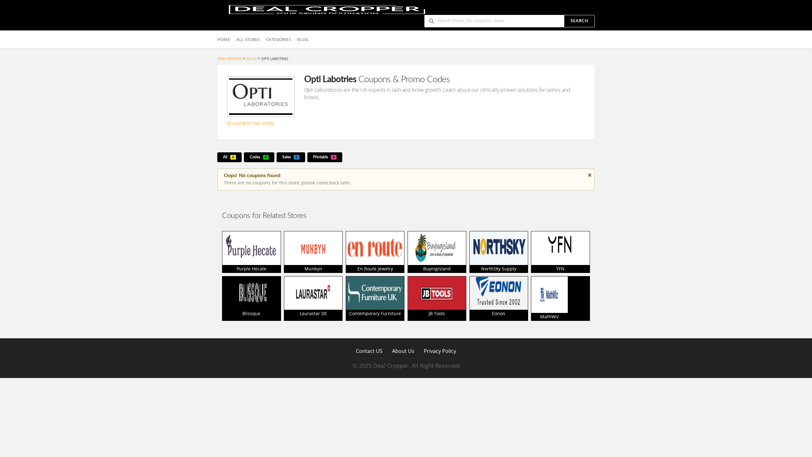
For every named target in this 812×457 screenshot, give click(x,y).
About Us (403, 351)
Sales (290, 157)
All (228, 157)
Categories (278, 39)
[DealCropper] (327, 9)
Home (223, 39)
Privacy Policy (440, 351)
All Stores (248, 39)
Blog (303, 39)
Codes (258, 157)
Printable (324, 157)
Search (579, 21)
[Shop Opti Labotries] (261, 96)
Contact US (369, 351)
